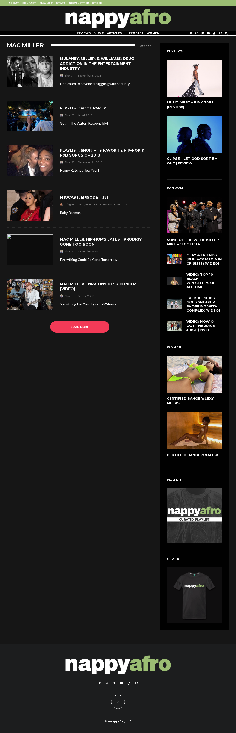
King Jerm (71, 204)
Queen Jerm (91, 204)
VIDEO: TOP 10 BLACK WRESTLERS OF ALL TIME (200, 280)
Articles (114, 33)
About (14, 3)
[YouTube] (208, 33)
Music (99, 33)
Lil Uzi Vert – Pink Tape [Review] (190, 104)
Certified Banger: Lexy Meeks (190, 400)
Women (153, 33)
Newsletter (79, 3)
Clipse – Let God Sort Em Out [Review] (192, 160)
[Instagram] (196, 33)
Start (61, 3)
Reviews (84, 33)
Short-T (69, 75)
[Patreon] (202, 33)
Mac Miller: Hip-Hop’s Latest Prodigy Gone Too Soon (101, 241)
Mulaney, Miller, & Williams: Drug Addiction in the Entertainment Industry (97, 63)
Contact (29, 3)
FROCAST (136, 33)
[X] (191, 33)
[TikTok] (214, 33)
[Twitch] (220, 33)
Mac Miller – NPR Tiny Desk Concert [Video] (99, 286)
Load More (80, 326)
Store (97, 3)
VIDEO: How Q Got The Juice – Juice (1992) (202, 325)
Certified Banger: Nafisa (192, 455)
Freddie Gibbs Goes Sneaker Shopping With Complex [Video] (203, 304)
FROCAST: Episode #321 (84, 197)
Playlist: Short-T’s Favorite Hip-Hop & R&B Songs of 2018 (102, 152)
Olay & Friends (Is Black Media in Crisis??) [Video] (204, 259)
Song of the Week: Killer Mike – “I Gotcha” (193, 242)
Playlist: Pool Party (83, 108)
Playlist (46, 3)
